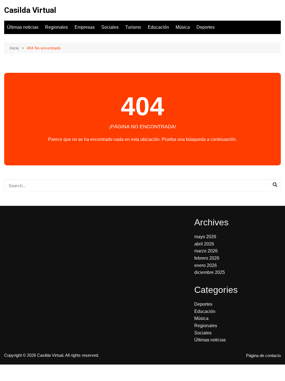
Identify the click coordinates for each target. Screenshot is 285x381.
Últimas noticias (22, 27)
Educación (158, 27)
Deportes (205, 27)
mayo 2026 (205, 236)
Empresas (85, 27)
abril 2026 (204, 244)
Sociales (110, 27)
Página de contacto (263, 355)
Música (183, 27)
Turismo (133, 27)
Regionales (56, 27)
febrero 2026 (206, 258)
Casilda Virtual (30, 10)
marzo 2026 (206, 251)
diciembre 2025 (209, 272)
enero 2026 (205, 265)
